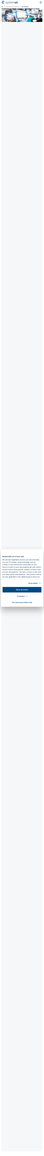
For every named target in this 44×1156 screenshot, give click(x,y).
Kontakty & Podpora (12, 7)
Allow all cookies (22, 590)
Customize (21, 596)
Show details (33, 583)
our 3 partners (13, 560)
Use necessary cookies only (22, 602)
